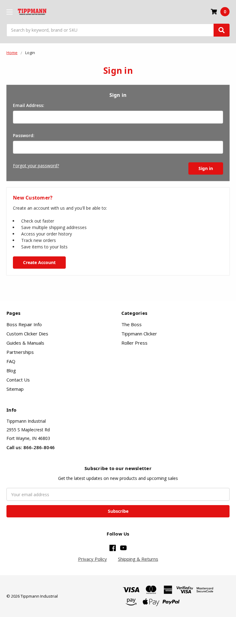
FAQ (10, 361)
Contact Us (18, 380)
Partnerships (20, 352)
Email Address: (28, 105)
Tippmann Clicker (139, 333)
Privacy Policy (92, 559)
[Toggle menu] (9, 11)
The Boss (131, 324)
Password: (23, 135)
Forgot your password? (36, 165)
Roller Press (134, 343)
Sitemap (15, 389)
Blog (11, 370)
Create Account (39, 262)
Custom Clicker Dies (27, 333)
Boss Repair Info (24, 324)
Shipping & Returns (138, 559)
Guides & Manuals (25, 343)
